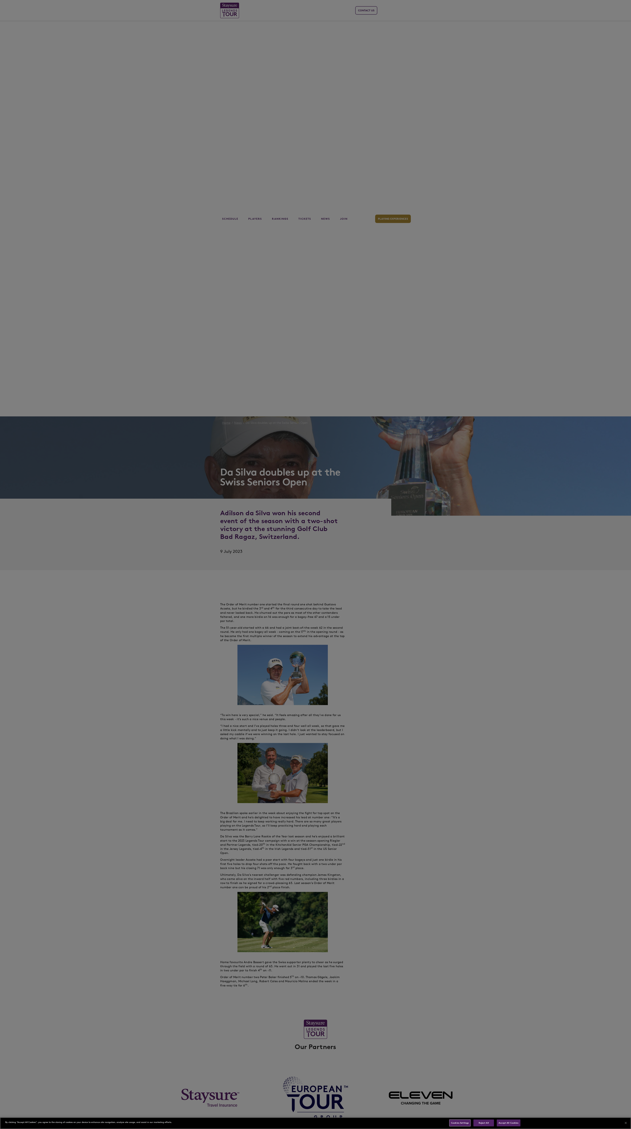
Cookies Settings (460, 1122)
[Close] (625, 1123)
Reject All (484, 1122)
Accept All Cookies (508, 1122)
